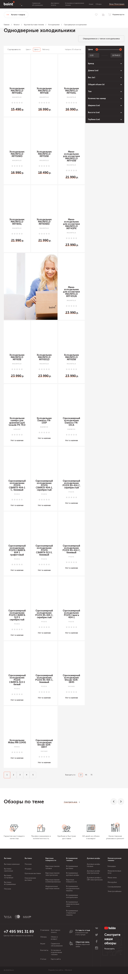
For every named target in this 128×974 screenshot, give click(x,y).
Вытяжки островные (8, 877)
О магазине (44, 930)
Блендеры (112, 866)
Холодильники (54, 25)
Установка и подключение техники (56, 952)
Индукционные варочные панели (52, 887)
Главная (6, 25)
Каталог (17, 25)
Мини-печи (112, 878)
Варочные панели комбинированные (53, 881)
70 (91, 775)
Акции (91, 4)
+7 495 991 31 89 (19, 931)
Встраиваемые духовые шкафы (72, 874)
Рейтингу (45, 49)
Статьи (43, 959)
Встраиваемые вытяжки (72, 867)
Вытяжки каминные (12, 864)
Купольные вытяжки (33, 873)
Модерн (28, 869)
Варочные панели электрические (53, 874)
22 (81, 775)
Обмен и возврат (54, 938)
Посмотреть (109, 949)
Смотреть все (70, 802)
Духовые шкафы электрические (93, 872)
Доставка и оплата (55, 4)
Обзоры (99, 4)
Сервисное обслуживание (37, 4)
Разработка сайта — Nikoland (60, 970)
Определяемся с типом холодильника (101, 38)
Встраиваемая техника (72, 859)
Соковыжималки (114, 887)
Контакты (44, 950)
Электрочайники (114, 891)
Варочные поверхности (51, 859)
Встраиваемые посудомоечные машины (72, 888)
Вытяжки (7, 858)
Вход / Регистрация (116, 4)
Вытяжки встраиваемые (10, 883)
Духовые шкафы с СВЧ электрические (95, 879)
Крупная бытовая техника (34, 25)
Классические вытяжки (30, 879)
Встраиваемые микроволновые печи (72, 904)
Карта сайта (56, 959)
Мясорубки (112, 882)
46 (86, 775)
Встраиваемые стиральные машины (72, 913)
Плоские (7, 889)
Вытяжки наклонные (8, 870)
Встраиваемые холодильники (72, 896)
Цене (28, 49)
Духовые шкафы (93, 858)
